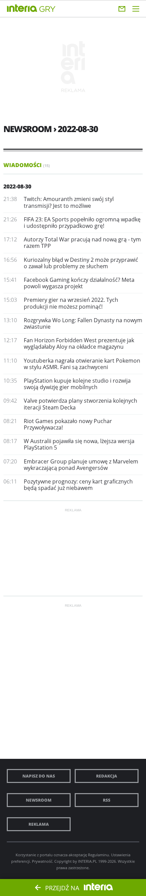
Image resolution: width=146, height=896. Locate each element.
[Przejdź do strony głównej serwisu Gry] (47, 9)
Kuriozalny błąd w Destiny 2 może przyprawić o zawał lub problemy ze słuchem (81, 263)
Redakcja (106, 776)
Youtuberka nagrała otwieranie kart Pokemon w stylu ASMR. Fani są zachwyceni (82, 364)
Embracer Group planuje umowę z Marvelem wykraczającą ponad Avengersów (81, 465)
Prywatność (42, 861)
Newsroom (39, 800)
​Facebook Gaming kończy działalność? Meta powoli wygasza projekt (79, 283)
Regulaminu (98, 854)
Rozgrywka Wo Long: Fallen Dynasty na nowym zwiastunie (83, 323)
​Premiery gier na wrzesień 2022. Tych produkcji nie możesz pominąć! (71, 303)
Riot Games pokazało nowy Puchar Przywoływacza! (68, 424)
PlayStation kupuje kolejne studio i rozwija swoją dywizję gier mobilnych (77, 384)
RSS (106, 800)
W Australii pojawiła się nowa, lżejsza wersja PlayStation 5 (79, 444)
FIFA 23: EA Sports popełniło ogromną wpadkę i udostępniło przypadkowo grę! (82, 223)
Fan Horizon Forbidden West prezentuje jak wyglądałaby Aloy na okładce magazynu (79, 343)
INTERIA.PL (87, 861)
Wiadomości (26, 165)
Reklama (39, 824)
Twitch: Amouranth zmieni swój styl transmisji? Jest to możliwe (69, 202)
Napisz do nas (38, 776)
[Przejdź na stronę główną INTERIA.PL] (22, 8)
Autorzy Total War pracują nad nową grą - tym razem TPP (82, 243)
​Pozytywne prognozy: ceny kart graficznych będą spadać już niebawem (78, 485)
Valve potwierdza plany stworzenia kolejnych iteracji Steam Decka (80, 404)
